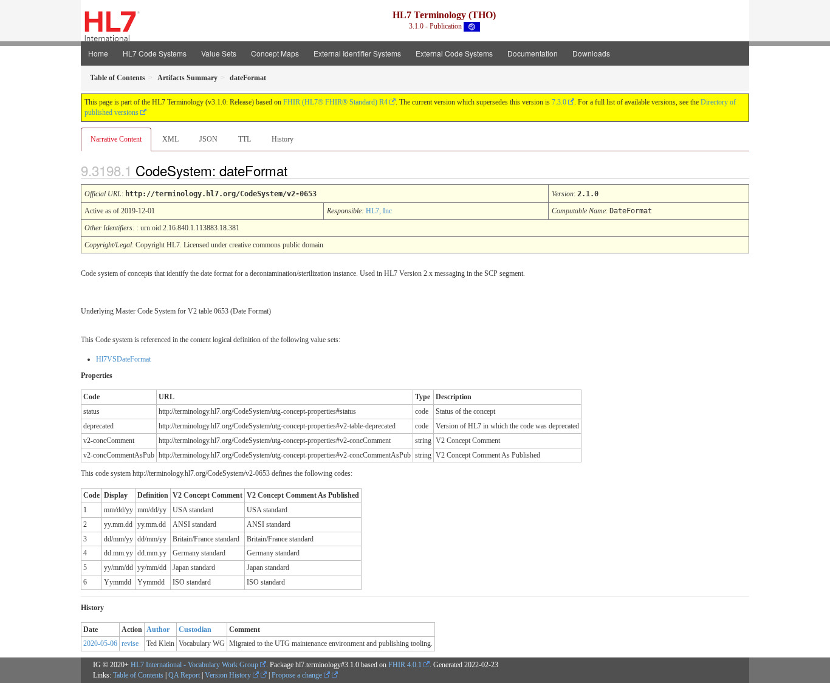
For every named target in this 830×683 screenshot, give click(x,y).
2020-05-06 (100, 643)
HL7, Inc (379, 211)
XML (170, 139)
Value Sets (218, 53)
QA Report (184, 675)
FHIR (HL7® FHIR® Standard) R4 (335, 102)
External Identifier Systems (357, 53)
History (282, 139)
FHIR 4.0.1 (405, 665)
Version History (229, 675)
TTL (244, 139)
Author (158, 629)
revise (130, 643)
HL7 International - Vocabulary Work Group (194, 665)
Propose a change (298, 675)
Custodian (195, 629)
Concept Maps (275, 53)
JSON (208, 139)
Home (98, 53)
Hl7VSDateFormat (123, 359)
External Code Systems (454, 53)
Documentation (532, 53)
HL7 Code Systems (155, 53)
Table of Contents (138, 675)
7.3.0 (559, 102)
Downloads (591, 53)
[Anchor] (297, 170)
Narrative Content (116, 139)
